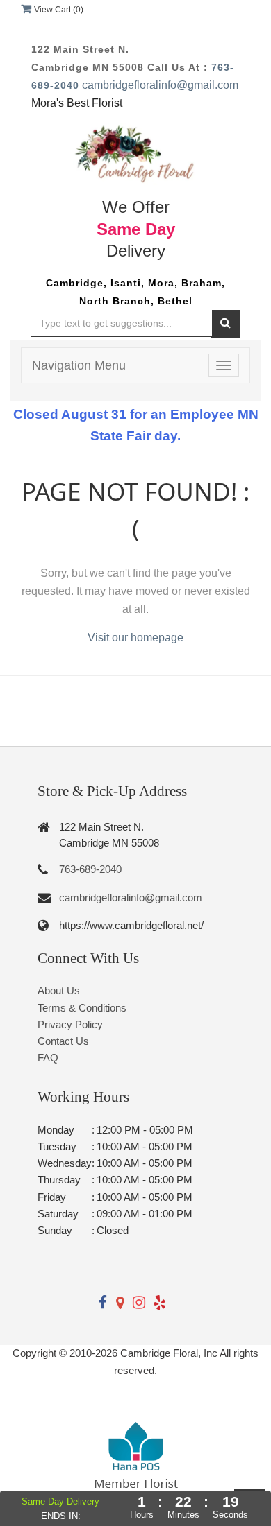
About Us (59, 990)
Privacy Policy (70, 1024)
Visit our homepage (135, 637)
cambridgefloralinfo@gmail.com (160, 85)
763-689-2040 (90, 869)
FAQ (48, 1058)
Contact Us (63, 1041)
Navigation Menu (79, 365)
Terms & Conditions (82, 1008)
